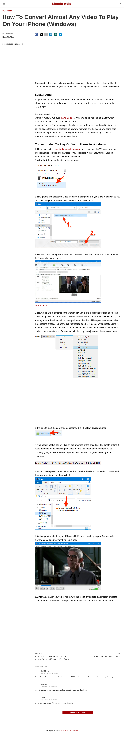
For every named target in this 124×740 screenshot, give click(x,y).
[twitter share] (41, 34)
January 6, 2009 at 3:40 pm (49, 686)
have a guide (67, 118)
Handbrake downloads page (67, 149)
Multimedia (7, 11)
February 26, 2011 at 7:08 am (49, 673)
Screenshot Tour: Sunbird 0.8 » (106, 656)
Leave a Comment (77, 712)
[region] (77, 59)
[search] (120, 3)
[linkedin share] (50, 34)
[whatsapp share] (55, 34)
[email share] (46, 34)
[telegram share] (60, 34)
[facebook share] (36, 34)
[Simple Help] (61, 3)
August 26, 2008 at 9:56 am (49, 699)
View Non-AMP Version (69, 731)
